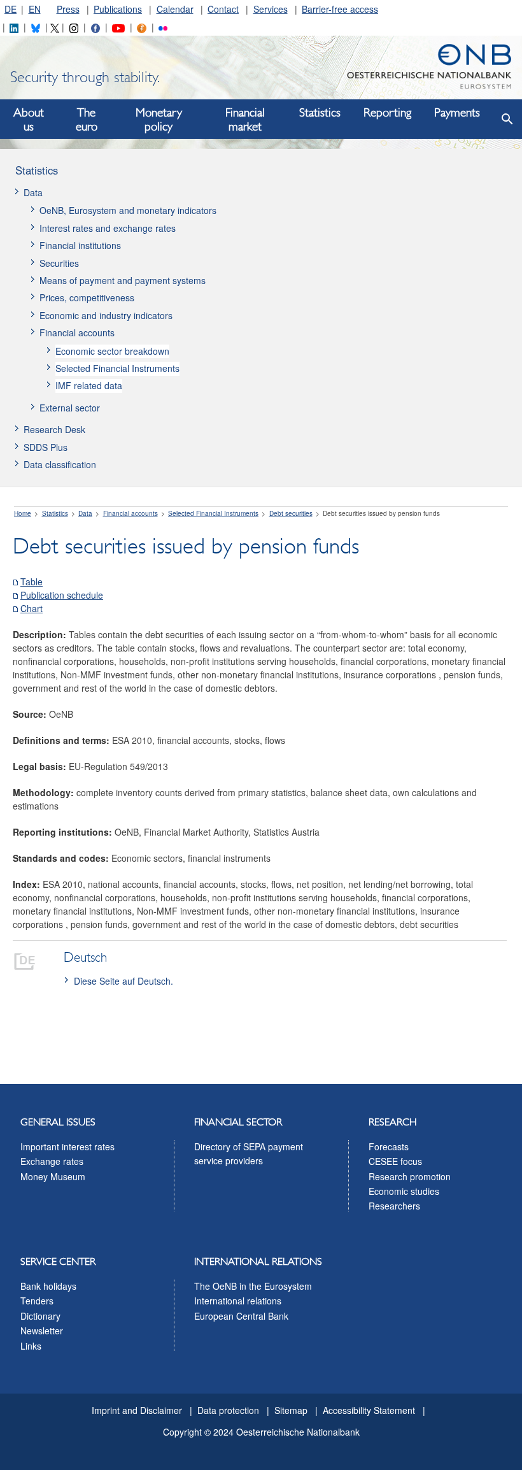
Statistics (320, 113)
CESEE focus (395, 1161)
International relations (237, 1300)
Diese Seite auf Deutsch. (123, 980)
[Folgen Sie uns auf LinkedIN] (14, 26)
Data (33, 192)
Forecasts (389, 1146)
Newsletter (41, 1330)
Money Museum (52, 1176)
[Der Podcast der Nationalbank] (141, 26)
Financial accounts (77, 332)
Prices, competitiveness (86, 297)
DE (10, 9)
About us (28, 120)
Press (68, 9)
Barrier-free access (340, 9)
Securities (59, 263)
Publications (118, 9)
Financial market (245, 120)
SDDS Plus (45, 447)
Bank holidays (48, 1286)
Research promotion (410, 1176)
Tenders (36, 1300)
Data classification (60, 464)
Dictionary (40, 1315)
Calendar (175, 9)
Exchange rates (51, 1161)
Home (22, 513)
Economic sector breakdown (112, 351)
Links (30, 1345)
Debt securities (291, 513)
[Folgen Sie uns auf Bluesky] (36, 26)
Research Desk (54, 429)
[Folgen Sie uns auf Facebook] (95, 26)
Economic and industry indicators (106, 315)
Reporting (387, 113)
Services (270, 9)
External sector (69, 407)
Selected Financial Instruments (117, 368)
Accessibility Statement (369, 1410)
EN (35, 9)
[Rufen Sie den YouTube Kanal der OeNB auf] (118, 26)
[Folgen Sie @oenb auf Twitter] (54, 26)
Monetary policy (159, 120)
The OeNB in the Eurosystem (253, 1286)
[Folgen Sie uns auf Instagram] (74, 26)
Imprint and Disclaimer (137, 1410)
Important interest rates (67, 1146)
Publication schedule (61, 595)
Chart (31, 608)
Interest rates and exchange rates (107, 228)
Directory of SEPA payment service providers (248, 1153)
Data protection (228, 1410)
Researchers (394, 1205)
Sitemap (290, 1410)
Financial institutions (80, 245)
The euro (86, 120)
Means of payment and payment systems (122, 280)
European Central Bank (241, 1315)
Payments (457, 113)
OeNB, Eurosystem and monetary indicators (127, 210)
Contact (223, 9)
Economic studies (404, 1191)
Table (31, 581)
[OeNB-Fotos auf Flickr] (163, 26)
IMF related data (88, 385)
